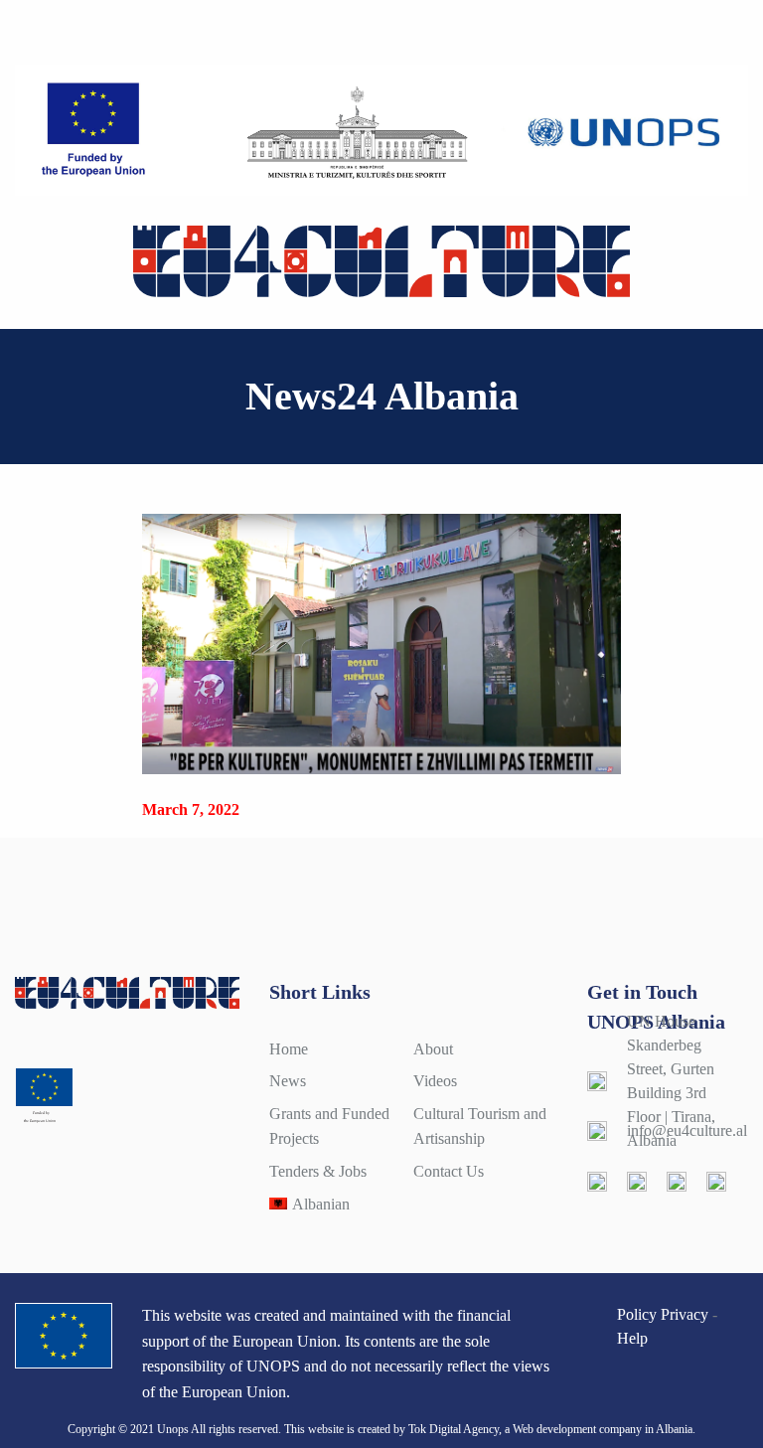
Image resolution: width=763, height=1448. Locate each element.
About (433, 1049)
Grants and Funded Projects (329, 1126)
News (287, 1080)
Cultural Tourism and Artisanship (479, 1126)
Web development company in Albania (602, 1429)
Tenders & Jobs (318, 1171)
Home (288, 1049)
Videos (435, 1080)
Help (632, 1338)
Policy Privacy (662, 1314)
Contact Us (448, 1171)
